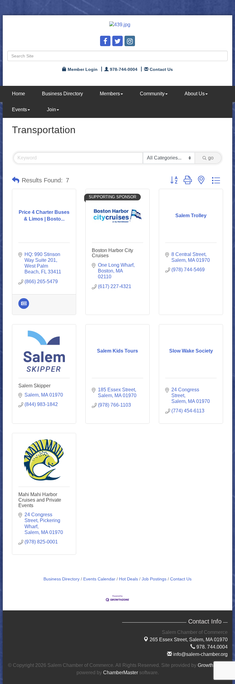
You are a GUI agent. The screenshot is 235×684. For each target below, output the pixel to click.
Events (19, 109)
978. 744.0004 (211, 646)
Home (18, 93)
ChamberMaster (120, 672)
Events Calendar (99, 579)
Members (110, 93)
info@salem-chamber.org (200, 654)
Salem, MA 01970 (189, 639)
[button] (15, 180)
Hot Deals (128, 579)
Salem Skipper (34, 385)
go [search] (211, 157)
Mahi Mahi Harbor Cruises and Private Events (39, 500)
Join (51, 109)
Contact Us (181, 579)
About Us (195, 93)
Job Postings (154, 579)
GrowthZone (211, 665)
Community (152, 93)
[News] (23, 307)
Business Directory (62, 93)
